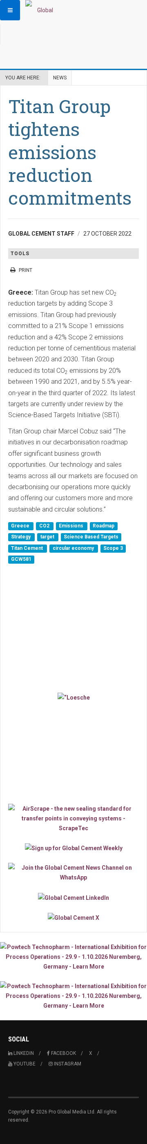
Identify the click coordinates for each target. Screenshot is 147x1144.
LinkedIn (23, 1053)
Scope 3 (113, 548)
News (60, 78)
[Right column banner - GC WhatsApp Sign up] (73, 872)
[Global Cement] (41, 10)
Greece (21, 526)
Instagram (67, 1064)
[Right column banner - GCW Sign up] (73, 848)
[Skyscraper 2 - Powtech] (73, 996)
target (48, 537)
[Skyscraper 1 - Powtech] (73, 956)
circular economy (74, 548)
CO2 (45, 526)
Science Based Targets (91, 537)
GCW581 (21, 559)
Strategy (21, 537)
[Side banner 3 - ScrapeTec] (73, 818)
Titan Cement (27, 548)
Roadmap (103, 526)
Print (25, 270)
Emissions (72, 526)
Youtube (24, 1064)
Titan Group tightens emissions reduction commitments (69, 152)
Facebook (63, 1053)
